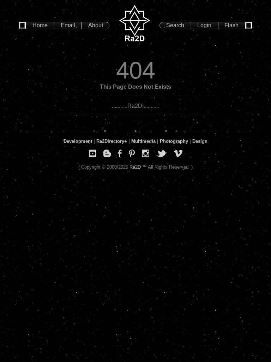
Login (204, 25)
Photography (174, 141)
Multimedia (143, 141)
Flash (231, 25)
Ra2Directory (110, 141)
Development (78, 141)
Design (199, 141)
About (95, 25)
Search (175, 25)
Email (68, 25)
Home (40, 25)
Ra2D (135, 167)
